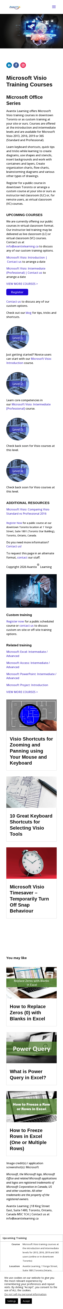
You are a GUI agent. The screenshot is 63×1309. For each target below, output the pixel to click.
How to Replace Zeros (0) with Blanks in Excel (28, 1012)
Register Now (14, 523)
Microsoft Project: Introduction (27, 685)
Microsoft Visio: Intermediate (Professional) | (25, 271)
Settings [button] (11, 1301)
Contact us (14, 262)
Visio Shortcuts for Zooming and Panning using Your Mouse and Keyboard (31, 751)
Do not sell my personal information (25, 1294)
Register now (15, 621)
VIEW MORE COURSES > (22, 284)
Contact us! (14, 546)
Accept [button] (26, 1301)
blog (28, 313)
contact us (26, 625)
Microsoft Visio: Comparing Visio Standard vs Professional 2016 (27, 511)
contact (22, 557)
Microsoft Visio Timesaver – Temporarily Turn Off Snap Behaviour (29, 899)
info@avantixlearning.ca (22, 246)
